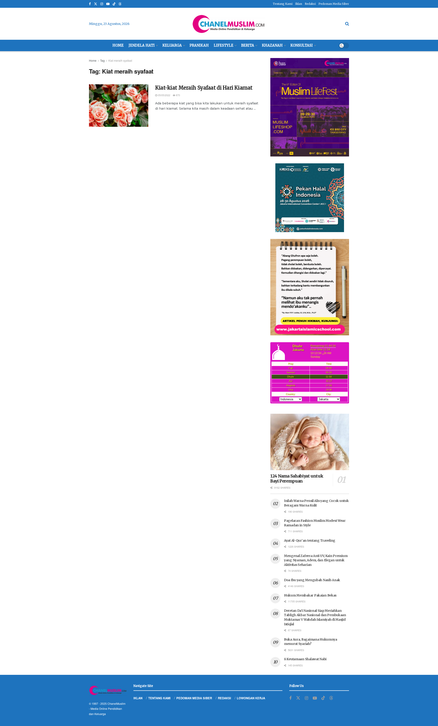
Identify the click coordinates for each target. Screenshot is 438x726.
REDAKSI (224, 698)
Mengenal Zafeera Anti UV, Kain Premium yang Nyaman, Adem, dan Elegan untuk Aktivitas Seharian (315, 560)
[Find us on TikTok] (114, 4)
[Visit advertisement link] (309, 107)
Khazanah (272, 45)
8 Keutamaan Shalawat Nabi (305, 659)
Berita (247, 45)
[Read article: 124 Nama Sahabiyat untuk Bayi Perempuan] (309, 442)
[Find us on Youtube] (108, 4)
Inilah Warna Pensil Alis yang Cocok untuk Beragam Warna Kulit (316, 503)
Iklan (298, 3)
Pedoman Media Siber (333, 3)
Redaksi (310, 3)
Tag (102, 60)
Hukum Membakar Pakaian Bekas (310, 595)
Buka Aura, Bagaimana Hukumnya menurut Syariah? (310, 641)
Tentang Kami (282, 3)
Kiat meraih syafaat (120, 60)
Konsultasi (301, 45)
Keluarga (172, 45)
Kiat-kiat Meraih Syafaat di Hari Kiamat (204, 88)
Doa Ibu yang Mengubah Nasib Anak (312, 580)
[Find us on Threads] (120, 4)
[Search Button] (347, 23)
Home (118, 45)
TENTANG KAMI (159, 698)
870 (177, 95)
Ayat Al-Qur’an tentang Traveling (309, 540)
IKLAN (137, 698)
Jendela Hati (142, 45)
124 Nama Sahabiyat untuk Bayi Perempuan (296, 478)
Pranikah (199, 45)
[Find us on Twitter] (95, 4)
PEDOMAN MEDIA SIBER (194, 698)
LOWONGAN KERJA (251, 698)
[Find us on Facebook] (90, 4)
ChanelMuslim (116, 703)
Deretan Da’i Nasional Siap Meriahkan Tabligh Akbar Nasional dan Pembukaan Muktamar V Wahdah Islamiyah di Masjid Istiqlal (315, 617)
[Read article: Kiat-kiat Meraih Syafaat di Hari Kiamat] (118, 105)
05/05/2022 (163, 95)
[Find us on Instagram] (101, 4)
